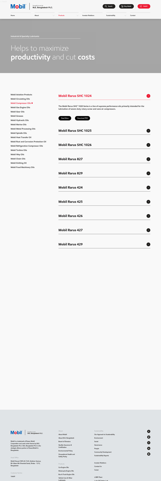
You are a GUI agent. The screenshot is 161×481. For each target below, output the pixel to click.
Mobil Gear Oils (17, 112)
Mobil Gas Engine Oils (20, 107)
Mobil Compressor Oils (21, 103)
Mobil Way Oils (17, 154)
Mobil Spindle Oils (19, 133)
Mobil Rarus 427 (70, 230)
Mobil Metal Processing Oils (23, 129)
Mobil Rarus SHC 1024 (75, 96)
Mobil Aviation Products (21, 94)
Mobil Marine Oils (18, 124)
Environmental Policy (65, 451)
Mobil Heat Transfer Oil (21, 137)
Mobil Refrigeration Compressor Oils (27, 146)
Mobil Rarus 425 (70, 202)
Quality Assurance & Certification (65, 446)
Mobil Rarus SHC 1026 (75, 145)
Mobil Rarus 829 (70, 173)
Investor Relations (100, 463)
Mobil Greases (17, 116)
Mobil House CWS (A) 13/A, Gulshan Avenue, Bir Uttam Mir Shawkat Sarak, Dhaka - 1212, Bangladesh (26, 463)
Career (96, 470)
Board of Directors (64, 441)
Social (96, 441)
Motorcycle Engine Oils (66, 471)
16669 (13, 476)
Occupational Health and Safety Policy (66, 455)
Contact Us (98, 466)
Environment (98, 438)
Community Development (102, 452)
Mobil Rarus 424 (70, 187)
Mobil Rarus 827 (70, 159)
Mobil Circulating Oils (20, 99)
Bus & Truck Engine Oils (66, 474)
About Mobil (62, 434)
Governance (98, 445)
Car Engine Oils (63, 467)
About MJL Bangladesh (66, 438)
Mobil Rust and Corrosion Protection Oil (28, 141)
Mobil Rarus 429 (70, 244)
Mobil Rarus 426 (70, 216)
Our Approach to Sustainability (104, 434)
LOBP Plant (98, 477)
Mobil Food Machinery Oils (22, 167)
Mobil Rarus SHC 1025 (75, 131)
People (96, 448)
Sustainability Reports (101, 455)
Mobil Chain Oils (18, 159)
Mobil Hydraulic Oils (20, 120)
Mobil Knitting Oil (19, 163)
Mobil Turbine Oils (19, 150)
